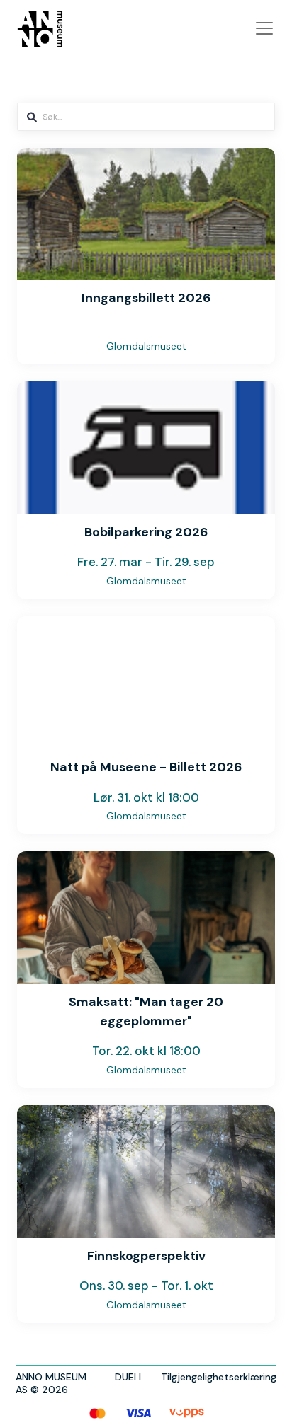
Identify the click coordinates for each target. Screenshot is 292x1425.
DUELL (129, 1377)
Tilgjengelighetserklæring (218, 1377)
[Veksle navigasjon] (264, 28)
